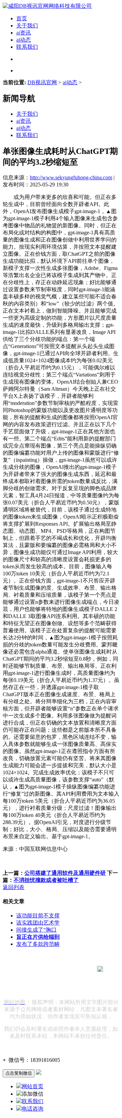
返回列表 (13, 887)
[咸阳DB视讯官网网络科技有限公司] (47, 6)
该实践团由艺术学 (38, 923)
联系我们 (27, 47)
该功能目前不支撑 (38, 915)
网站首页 (32, 1086)
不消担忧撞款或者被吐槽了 (46, 880)
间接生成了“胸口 (36, 930)
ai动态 (23, 40)
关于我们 (27, 25)
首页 (21, 18)
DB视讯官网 (42, 82)
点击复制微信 (18, 1073)
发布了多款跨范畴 (38, 944)
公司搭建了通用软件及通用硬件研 (65, 873)
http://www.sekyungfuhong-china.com (71, 177)
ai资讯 (23, 33)
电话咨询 (32, 1109)
